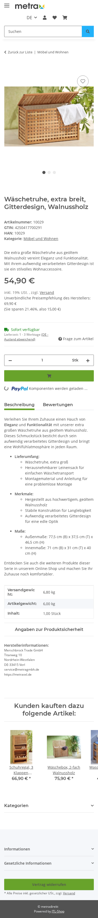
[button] (44, 17)
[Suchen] (88, 31)
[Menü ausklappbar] (6, 3)
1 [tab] (43, 172)
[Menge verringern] (10, 360)
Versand (47, 292)
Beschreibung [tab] (19, 404)
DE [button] (29, 18)
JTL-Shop (58, 911)
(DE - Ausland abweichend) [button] (26, 336)
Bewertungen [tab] (58, 404)
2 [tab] (49, 172)
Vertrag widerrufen (49, 884)
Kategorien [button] (16, 805)
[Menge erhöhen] (88, 360)
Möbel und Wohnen (41, 238)
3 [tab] (54, 172)
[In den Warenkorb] (8, 68)
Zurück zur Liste (20, 52)
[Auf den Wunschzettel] (83, 81)
